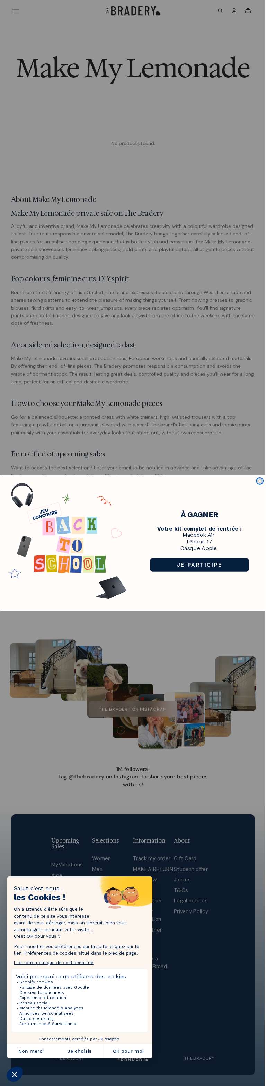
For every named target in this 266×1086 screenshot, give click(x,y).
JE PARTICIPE (199, 564)
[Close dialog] (259, 481)
